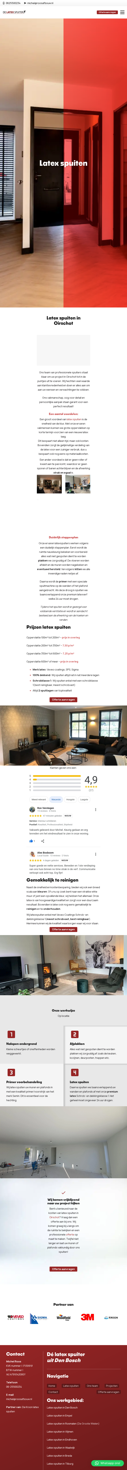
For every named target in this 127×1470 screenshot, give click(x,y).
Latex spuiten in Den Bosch (62, 1407)
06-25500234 (14, 1386)
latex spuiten (74, 419)
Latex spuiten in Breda (59, 1455)
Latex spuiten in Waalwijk (61, 1447)
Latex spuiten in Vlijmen (60, 1431)
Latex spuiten (71, 1386)
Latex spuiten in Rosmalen (62, 1423)
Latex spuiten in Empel (59, 1415)
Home (51, 1386)
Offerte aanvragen (108, 1392)
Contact (53, 1392)
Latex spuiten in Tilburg (60, 1463)
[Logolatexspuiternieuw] (14, 12)
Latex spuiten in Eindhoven (62, 1439)
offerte (70, 1234)
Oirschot (54, 1217)
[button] (122, 12)
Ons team (92, 1386)
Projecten (112, 1386)
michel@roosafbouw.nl (19, 1399)
